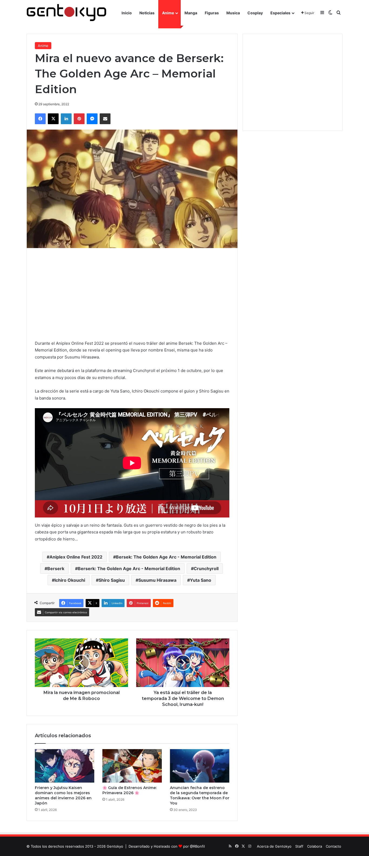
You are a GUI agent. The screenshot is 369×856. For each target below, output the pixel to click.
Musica (233, 13)
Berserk (55, 568)
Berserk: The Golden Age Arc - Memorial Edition (129, 568)
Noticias (147, 13)
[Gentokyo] (66, 13)
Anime (168, 13)
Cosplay (255, 13)
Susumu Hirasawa (157, 580)
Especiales (280, 13)
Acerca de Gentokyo (274, 846)
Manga (191, 13)
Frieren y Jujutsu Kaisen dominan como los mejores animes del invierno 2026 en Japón (63, 795)
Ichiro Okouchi (70, 580)
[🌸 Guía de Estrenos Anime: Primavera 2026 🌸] (132, 766)
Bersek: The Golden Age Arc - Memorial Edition (166, 557)
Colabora (314, 846)
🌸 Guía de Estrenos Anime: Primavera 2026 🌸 (129, 790)
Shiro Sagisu (112, 580)
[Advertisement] (132, 294)
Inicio (127, 13)
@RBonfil (197, 846)
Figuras (212, 13)
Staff (299, 846)
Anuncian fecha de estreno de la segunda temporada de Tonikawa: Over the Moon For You (199, 795)
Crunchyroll (206, 568)
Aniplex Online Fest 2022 (75, 557)
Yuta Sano (200, 580)
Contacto (333, 846)
